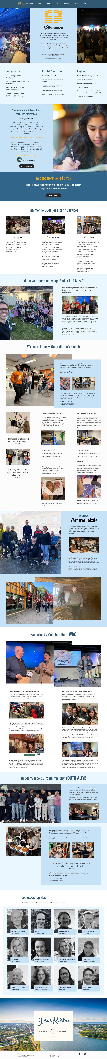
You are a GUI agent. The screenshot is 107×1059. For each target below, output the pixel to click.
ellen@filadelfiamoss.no (47, 505)
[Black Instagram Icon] (85, 1054)
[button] (53, 1037)
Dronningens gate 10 (58, 54)
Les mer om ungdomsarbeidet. (85, 96)
